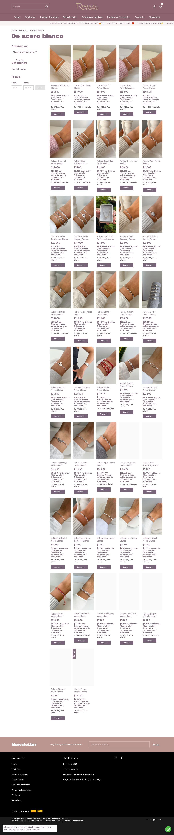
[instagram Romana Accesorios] (116, 758)
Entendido (36, 830)
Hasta (26, 83)
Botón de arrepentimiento (74, 821)
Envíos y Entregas (49, 17)
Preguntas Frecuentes (118, 17)
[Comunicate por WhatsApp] (168, 829)
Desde (14, 83)
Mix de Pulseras (19, 69)
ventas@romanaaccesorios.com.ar (78, 774)
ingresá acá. (56, 821)
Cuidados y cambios (92, 17)
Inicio (17, 17)
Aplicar (40, 88)
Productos (30, 17)
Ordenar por (20, 46)
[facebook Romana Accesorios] (121, 758)
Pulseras (23, 30)
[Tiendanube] (153, 820)
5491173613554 (70, 764)
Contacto (139, 17)
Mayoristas (154, 17)
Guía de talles (70, 17)
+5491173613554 (70, 769)
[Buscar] (46, 7)
